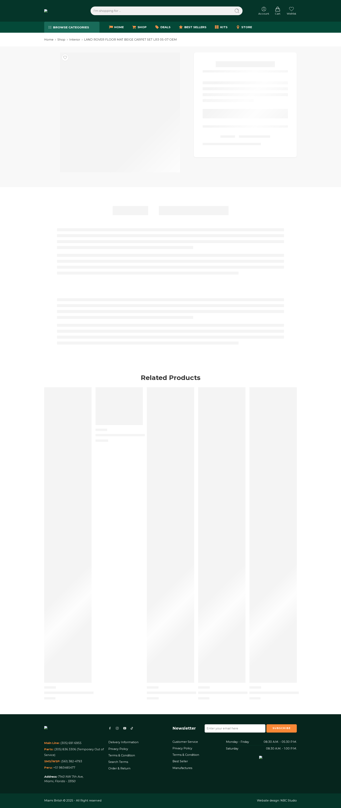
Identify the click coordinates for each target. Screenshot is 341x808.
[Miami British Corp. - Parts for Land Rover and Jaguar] (59, 10)
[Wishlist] (65, 57)
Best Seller (180, 761)
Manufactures (182, 768)
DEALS (165, 27)
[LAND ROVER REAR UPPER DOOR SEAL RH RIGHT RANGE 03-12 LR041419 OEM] (273, 535)
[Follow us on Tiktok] (131, 728)
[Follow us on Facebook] (109, 728)
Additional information (194, 210)
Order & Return (119, 768)
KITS (224, 27)
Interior (74, 39)
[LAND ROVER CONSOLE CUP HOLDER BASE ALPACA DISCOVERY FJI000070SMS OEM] (68, 535)
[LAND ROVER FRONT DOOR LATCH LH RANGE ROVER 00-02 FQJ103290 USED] (119, 406)
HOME (119, 27)
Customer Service (185, 742)
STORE (246, 27)
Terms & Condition (121, 755)
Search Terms (118, 762)
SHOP (142, 27)
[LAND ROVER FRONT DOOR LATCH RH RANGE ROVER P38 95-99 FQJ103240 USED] (221, 535)
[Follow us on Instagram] (117, 728)
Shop (61, 39)
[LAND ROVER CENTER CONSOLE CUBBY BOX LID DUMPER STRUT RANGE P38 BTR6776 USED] (170, 535)
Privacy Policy (118, 749)
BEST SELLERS (195, 27)
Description (130, 210)
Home (48, 39)
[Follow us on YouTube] (124, 728)
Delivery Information (123, 742)
